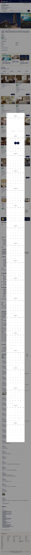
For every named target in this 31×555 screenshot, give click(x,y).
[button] (23, 120)
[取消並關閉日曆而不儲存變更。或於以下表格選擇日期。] (8, 114)
